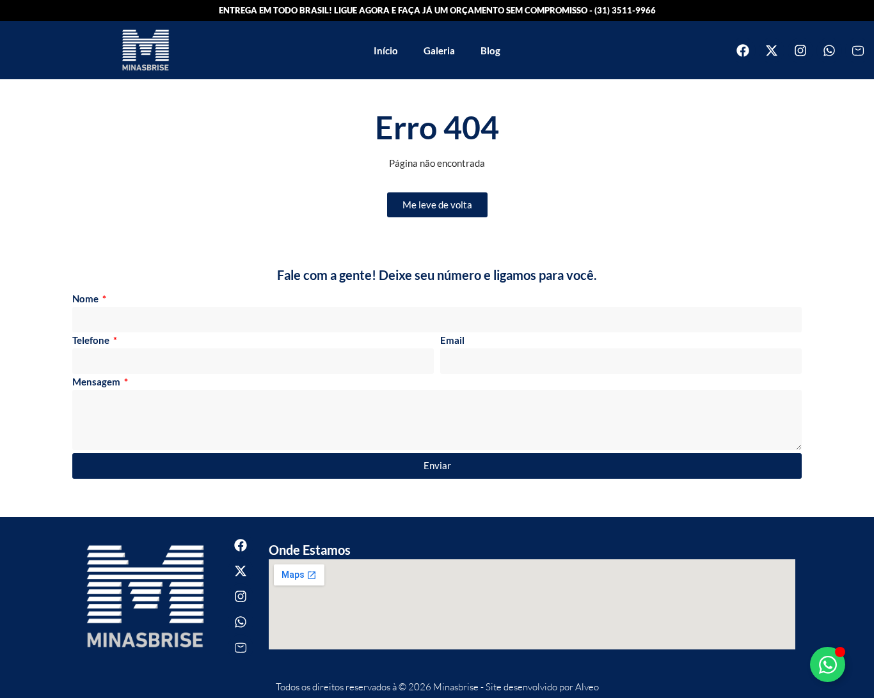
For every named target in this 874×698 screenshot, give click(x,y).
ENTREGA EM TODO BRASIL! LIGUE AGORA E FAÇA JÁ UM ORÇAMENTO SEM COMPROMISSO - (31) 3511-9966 (437, 10)
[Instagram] (800, 50)
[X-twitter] (771, 50)
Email (452, 341)
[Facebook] (743, 50)
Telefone (91, 341)
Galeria (439, 50)
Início (386, 50)
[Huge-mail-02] (858, 50)
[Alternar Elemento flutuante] (827, 664)
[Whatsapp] (829, 50)
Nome (86, 299)
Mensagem (97, 382)
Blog (490, 50)
